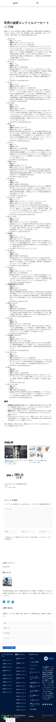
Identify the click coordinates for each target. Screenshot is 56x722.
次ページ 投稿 (50, 434)
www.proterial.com (23, 350)
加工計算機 (33, 709)
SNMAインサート (21, 699)
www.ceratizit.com (23, 59)
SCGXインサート (21, 693)
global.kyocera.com (23, 140)
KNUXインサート (21, 682)
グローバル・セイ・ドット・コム (27, 248)
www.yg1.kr (21, 382)
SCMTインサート (21, 696)
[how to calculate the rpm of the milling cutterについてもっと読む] (16, 475)
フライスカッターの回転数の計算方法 (15, 484)
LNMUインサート (7, 678)
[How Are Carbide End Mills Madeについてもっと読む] (40, 452)
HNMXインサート (7, 671)
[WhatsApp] (8, 601)
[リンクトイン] (4, 601)
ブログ (32, 658)
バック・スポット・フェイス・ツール (35, 678)
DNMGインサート (20, 678)
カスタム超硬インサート (35, 691)
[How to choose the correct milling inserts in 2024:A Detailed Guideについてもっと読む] (16, 452)
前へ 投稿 (5, 434)
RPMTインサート (7, 692)
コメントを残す (8, 463)
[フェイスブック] (12, 602)
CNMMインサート (20, 663)
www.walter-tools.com (24, 282)
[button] (37, 3)
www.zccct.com (22, 301)
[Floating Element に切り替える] (5, 718)
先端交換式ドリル (35, 682)
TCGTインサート (21, 706)
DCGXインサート (21, 671)
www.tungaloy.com (23, 265)
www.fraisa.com (22, 333)
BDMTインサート (7, 667)
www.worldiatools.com (24, 316)
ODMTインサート (7, 685)
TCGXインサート (21, 710)
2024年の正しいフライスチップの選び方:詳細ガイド (16, 461)
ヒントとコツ (33, 665)
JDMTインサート (7, 675)
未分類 (14, 463)
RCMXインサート (21, 689)
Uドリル (32, 668)
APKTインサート (7, 660)
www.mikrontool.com (24, 365)
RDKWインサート (7, 689)
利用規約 (31, 716)
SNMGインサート (21, 703)
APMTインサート (7, 663)
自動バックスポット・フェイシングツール (35, 705)
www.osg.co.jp (22, 195)
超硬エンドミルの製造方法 (37, 460)
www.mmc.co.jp (22, 176)
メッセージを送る (9, 647)
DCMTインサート (21, 674)
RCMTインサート (21, 686)
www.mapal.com (23, 159)
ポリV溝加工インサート (34, 696)
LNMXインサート (7, 682)
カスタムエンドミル (35, 672)
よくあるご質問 (34, 662)
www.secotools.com (24, 231)
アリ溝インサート (35, 700)
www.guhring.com (23, 80)
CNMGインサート (20, 659)
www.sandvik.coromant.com (26, 214)
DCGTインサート (21, 667)
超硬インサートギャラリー (35, 686)
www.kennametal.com (24, 122)
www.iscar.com (22, 101)
